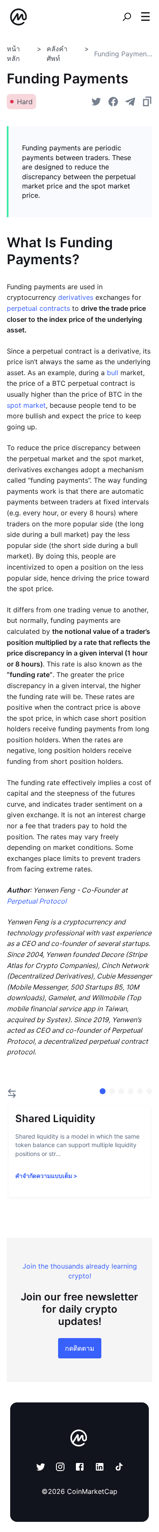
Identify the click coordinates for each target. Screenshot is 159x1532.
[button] (145, 16)
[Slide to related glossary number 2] (121, 1091)
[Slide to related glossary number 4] (140, 1091)
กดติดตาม (80, 1348)
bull (112, 372)
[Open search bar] (126, 16)
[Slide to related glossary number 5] (149, 1091)
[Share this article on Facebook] (113, 102)
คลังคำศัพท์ (57, 53)
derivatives (75, 297)
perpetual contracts (38, 308)
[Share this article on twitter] (96, 102)
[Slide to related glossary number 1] (112, 1091)
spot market (26, 405)
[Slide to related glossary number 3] (131, 1091)
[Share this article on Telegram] (130, 102)
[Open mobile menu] (145, 17)
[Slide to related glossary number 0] (103, 1091)
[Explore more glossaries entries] (12, 1093)
